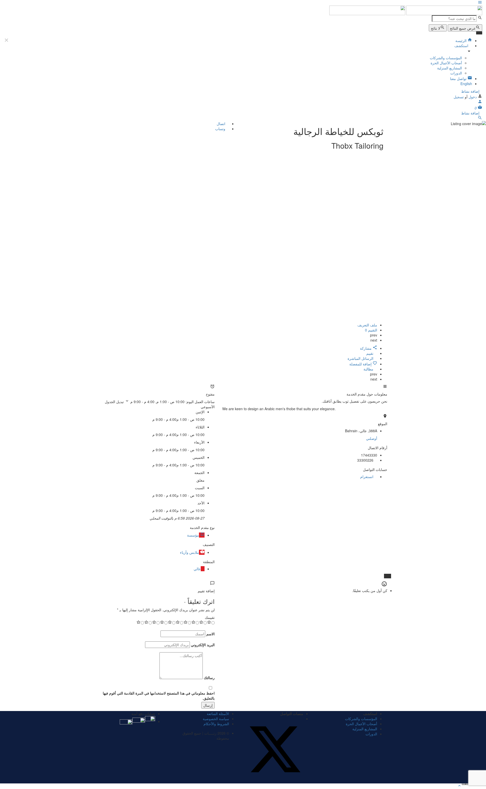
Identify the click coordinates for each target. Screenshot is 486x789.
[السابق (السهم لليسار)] (468, 784)
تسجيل (459, 96)
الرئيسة (461, 40)
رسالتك (209, 677)
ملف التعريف (367, 324)
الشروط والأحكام (216, 723)
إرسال (208, 705)
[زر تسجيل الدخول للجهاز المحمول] (480, 102)
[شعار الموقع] (443, 9)
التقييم (371, 329)
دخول (472, 96)
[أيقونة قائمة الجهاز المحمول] (243, 3)
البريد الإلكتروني (203, 644)
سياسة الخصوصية (216, 718)
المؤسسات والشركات (446, 57)
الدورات (456, 72)
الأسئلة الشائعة (218, 713)
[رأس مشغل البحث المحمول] (480, 118)
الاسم (210, 633)
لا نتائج (435, 28)
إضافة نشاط (470, 91)
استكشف (461, 45)
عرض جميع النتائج (463, 28)
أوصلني (371, 438)
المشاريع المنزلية (449, 67)
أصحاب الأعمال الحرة (446, 62)
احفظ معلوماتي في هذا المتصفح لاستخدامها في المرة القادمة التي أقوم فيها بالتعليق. (159, 696)
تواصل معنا (459, 78)
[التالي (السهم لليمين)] (464, 784)
